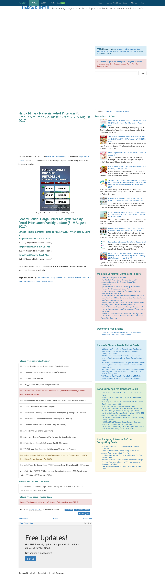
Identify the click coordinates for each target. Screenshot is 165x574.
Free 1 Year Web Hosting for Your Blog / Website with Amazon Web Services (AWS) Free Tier (120, 451)
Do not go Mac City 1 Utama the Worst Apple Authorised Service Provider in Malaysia (121, 292)
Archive (109, 111)
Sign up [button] (30, 558)
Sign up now (107, 49)
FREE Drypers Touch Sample (31, 378)
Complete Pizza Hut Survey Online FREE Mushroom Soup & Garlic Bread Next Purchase (54, 465)
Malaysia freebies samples (126, 49)
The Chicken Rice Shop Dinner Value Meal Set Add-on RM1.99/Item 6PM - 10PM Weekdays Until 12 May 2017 (127, 139)
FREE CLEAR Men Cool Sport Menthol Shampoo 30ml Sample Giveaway (48, 449)
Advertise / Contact (122, 111)
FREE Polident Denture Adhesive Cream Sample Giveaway (43, 425)
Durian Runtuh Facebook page (57, 157)
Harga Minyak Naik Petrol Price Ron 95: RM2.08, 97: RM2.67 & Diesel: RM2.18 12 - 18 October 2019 (127, 229)
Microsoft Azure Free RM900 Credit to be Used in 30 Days (122, 459)
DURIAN (44, 3)
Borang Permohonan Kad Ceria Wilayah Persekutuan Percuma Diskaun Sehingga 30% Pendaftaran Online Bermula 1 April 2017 (53, 457)
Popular (99, 111)
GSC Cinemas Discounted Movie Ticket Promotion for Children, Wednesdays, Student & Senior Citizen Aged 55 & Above (122, 358)
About (100, 3)
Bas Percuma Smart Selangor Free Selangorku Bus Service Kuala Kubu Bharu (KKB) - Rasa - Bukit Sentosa (122, 427)
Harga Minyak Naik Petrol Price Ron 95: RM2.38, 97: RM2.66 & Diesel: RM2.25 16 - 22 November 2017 (127, 199)
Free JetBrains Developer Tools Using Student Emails (127, 242)
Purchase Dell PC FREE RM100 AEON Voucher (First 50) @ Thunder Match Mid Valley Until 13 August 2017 (127, 122)
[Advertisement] (82, 27)
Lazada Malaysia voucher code (125, 51)
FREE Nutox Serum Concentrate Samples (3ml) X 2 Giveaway (44, 443)
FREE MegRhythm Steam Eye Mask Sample (37, 431)
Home (55, 519)
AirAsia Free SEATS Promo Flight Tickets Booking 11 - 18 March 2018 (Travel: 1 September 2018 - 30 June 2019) (51, 489)
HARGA (33, 3)
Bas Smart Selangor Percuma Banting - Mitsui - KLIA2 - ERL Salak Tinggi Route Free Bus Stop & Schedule (122, 414)
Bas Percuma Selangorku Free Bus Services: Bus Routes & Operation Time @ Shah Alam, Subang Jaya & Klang (122, 409)
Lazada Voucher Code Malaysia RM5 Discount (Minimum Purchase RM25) (49, 502)
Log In (143, 3)
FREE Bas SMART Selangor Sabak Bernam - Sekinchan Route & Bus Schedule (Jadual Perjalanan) (121, 423)
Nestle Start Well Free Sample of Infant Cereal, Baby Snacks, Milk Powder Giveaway (53, 400)
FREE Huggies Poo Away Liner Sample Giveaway (39, 385)
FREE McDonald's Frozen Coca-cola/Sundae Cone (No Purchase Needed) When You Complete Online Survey (53, 392)
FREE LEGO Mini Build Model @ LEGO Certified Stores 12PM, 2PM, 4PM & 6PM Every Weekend (121, 333)
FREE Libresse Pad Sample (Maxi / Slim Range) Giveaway (43, 372)
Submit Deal (57, 3)
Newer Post (23, 519)
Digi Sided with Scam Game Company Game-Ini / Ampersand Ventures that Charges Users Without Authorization (118, 282)
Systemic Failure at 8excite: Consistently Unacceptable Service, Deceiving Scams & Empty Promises (120, 287)
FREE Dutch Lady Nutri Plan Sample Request (37, 406)
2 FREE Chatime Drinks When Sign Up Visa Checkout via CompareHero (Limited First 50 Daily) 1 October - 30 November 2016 (127, 214)
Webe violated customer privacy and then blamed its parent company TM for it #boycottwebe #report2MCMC (122, 303)
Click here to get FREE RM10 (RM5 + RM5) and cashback (120, 61)
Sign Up (134, 3)
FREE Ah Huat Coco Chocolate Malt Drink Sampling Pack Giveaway (46, 419)
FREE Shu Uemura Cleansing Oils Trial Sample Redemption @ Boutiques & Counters (53, 413)
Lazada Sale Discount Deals (117, 3)
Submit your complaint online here (113, 277)
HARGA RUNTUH (36, 7)
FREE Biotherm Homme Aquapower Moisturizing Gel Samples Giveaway (48, 437)
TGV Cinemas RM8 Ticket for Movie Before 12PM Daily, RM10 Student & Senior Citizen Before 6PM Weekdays (121, 377)
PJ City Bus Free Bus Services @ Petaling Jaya (118, 406)
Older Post (87, 519)
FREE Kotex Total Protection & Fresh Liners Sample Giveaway (44, 366)
